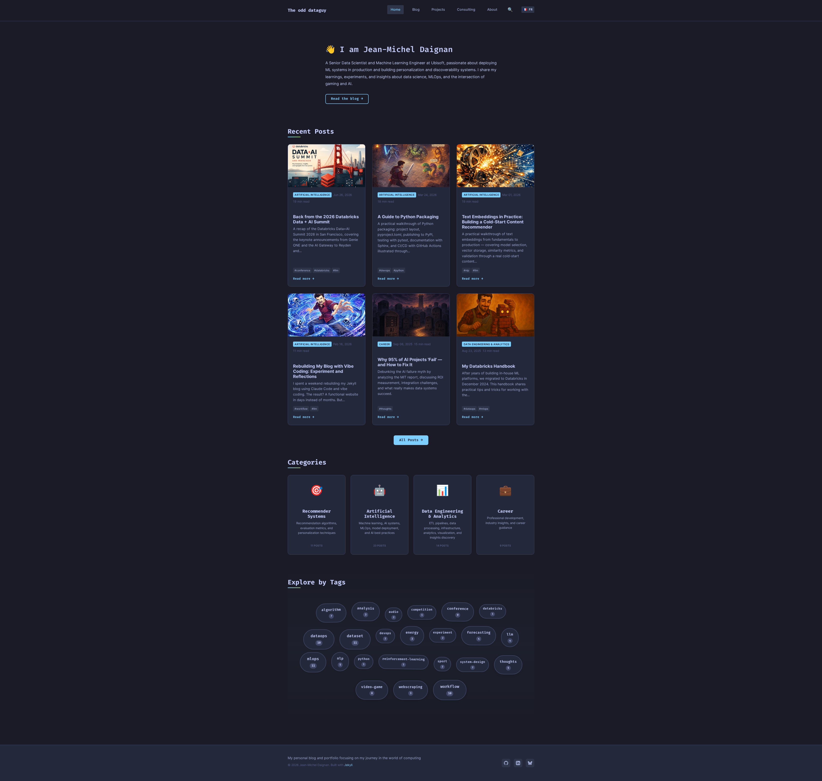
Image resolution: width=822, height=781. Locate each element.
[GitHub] (506, 763)
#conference (302, 270)
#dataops (469, 408)
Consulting (466, 9)
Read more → (303, 279)
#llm (335, 270)
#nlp (466, 270)
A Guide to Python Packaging (408, 216)
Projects (438, 9)
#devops (384, 270)
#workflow (301, 408)
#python (399, 270)
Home (395, 9)
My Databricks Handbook (488, 366)
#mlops (483, 408)
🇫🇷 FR (528, 9)
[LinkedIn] (518, 763)
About (492, 9)
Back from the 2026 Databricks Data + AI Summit (326, 219)
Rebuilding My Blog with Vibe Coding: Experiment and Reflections (323, 371)
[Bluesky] (530, 763)
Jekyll (348, 765)
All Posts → (411, 440)
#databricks (321, 270)
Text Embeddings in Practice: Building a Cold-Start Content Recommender (493, 222)
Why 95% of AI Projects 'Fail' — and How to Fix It (410, 362)
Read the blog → (347, 99)
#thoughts (385, 408)
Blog (416, 9)
